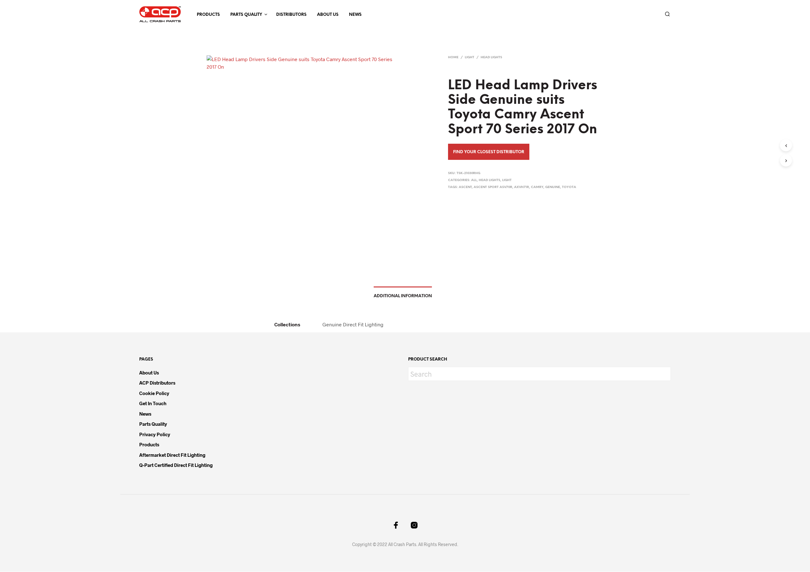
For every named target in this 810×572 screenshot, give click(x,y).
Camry (537, 187)
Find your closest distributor (488, 152)
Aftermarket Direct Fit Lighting (172, 455)
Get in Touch (152, 403)
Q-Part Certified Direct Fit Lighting (176, 465)
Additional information (403, 296)
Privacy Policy (154, 434)
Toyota (569, 187)
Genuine (552, 187)
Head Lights (491, 57)
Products (208, 15)
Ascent (465, 187)
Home (453, 57)
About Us (328, 15)
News (355, 15)
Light (469, 57)
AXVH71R (521, 187)
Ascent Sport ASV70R (493, 187)
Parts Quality (246, 15)
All (474, 180)
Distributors (291, 15)
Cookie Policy (154, 393)
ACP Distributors (157, 383)
